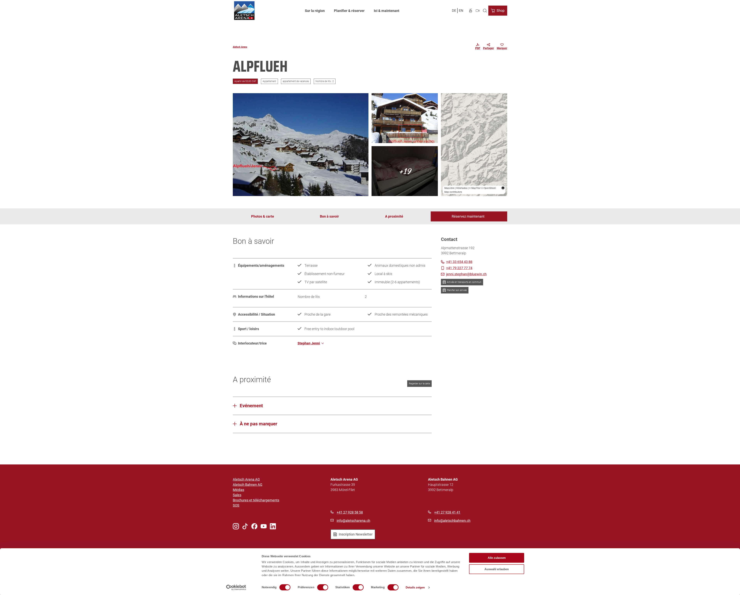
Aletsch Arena (240, 47)
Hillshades (461, 187)
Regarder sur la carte (419, 383)
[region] (474, 144)
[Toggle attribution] (503, 188)
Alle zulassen (497, 557)
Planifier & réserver (349, 11)
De (454, 10)
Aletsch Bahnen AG (247, 485)
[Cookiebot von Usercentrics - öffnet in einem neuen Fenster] (236, 587)
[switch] (322, 587)
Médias (238, 490)
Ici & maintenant (386, 11)
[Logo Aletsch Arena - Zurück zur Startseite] (244, 10)
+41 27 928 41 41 (447, 512)
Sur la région (315, 11)
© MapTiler (475, 187)
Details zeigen (415, 587)
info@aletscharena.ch (353, 521)
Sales (237, 495)
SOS (236, 505)
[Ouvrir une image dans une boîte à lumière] (300, 144)
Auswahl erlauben (496, 569)
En (461, 10)
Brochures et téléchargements (256, 500)
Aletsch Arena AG (246, 479)
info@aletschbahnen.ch (452, 521)
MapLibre (449, 187)
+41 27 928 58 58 (350, 512)
